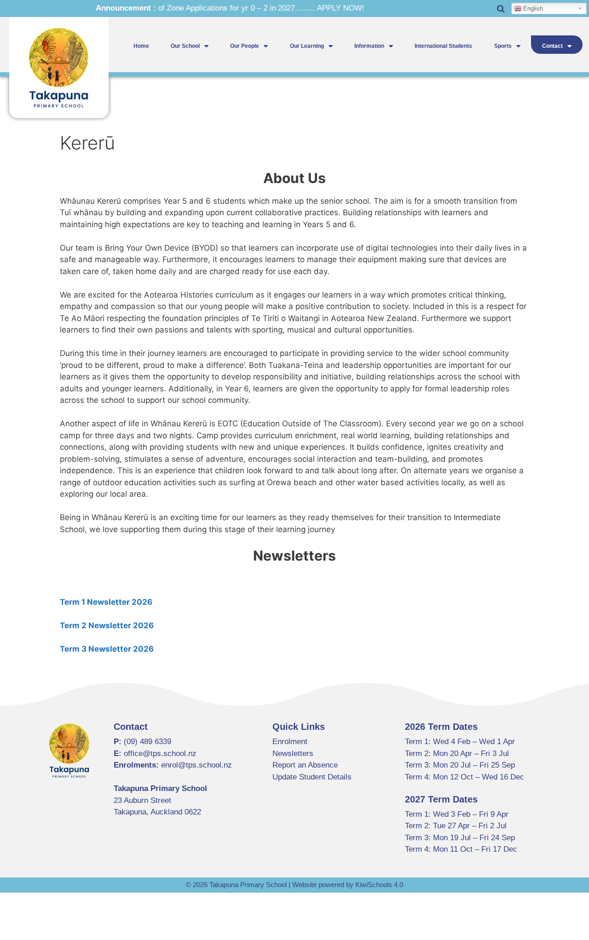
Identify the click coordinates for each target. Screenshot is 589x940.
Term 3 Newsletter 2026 (107, 648)
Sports (503, 46)
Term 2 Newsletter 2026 (107, 625)
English (532, 8)
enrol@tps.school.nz (196, 765)
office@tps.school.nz (160, 753)
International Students (443, 46)
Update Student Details (312, 777)
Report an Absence (305, 765)
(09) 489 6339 (147, 741)
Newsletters (292, 753)
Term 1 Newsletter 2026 (106, 602)
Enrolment (289, 741)
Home (141, 46)
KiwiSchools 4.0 (379, 884)
